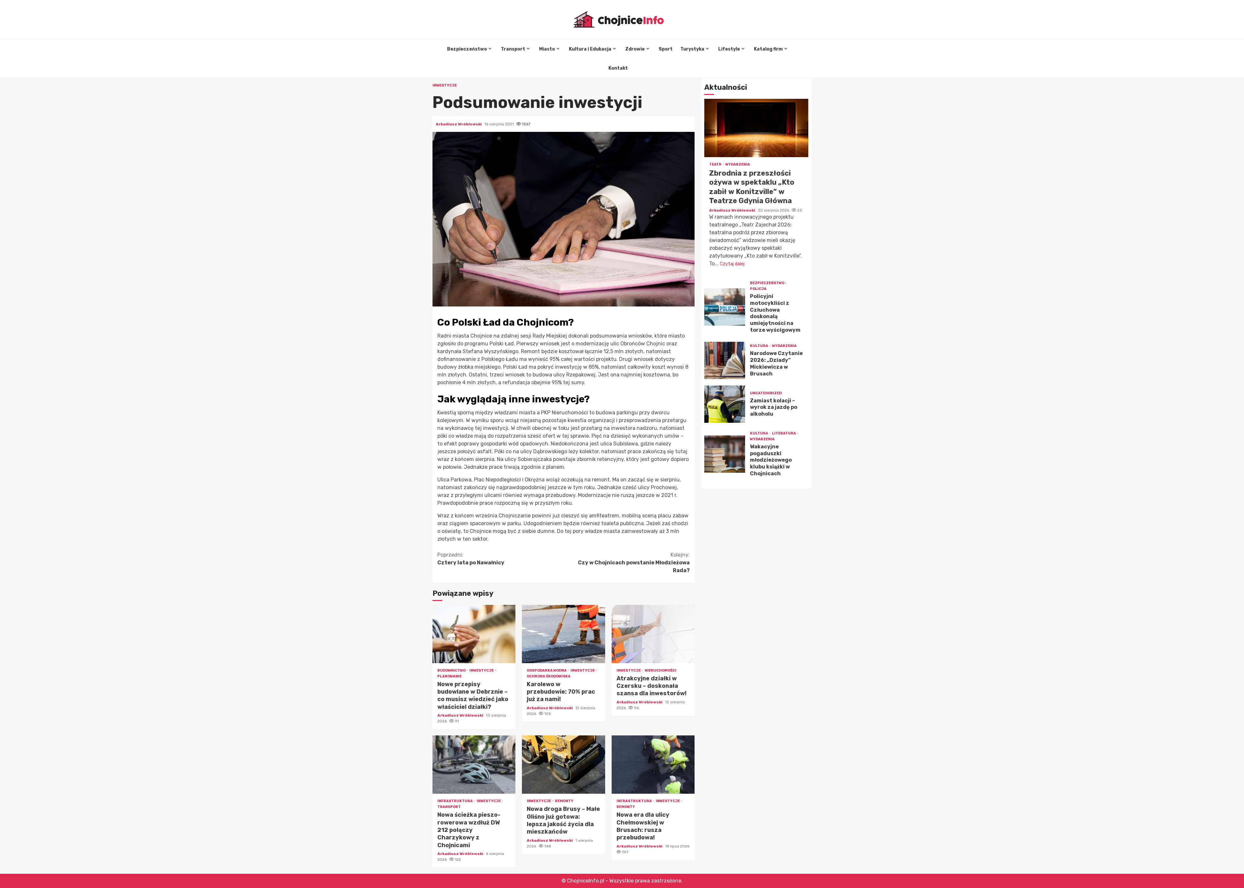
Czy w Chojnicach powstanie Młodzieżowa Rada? (634, 562)
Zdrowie (635, 49)
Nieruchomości (660, 670)
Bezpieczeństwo (467, 49)
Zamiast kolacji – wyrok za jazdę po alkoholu (724, 404)
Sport (666, 49)
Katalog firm (768, 49)
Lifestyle (729, 49)
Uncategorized (766, 393)
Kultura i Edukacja (590, 49)
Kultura (759, 346)
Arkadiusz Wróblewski (459, 124)
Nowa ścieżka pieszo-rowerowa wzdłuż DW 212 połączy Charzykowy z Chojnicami (473, 764)
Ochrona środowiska (548, 676)
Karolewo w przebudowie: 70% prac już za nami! (563, 634)
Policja (758, 289)
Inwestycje (444, 85)
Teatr (715, 164)
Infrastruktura (455, 801)
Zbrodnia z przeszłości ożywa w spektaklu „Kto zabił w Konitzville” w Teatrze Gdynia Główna (756, 128)
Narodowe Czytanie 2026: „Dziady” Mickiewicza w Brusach (724, 360)
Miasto (547, 49)
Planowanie (449, 676)
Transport (513, 49)
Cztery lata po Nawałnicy (470, 559)
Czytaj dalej (732, 264)
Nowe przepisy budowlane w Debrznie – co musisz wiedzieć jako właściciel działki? (473, 634)
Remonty (564, 801)
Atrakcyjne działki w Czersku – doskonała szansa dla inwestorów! (653, 634)
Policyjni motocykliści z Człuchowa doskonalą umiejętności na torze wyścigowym (724, 307)
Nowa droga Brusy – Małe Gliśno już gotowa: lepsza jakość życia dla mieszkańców (563, 764)
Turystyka (692, 49)
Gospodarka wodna (547, 670)
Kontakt (618, 68)
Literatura (784, 433)
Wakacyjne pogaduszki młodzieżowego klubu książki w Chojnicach (724, 454)
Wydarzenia (737, 164)
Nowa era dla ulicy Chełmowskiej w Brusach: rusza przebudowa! (653, 764)
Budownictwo (451, 670)
